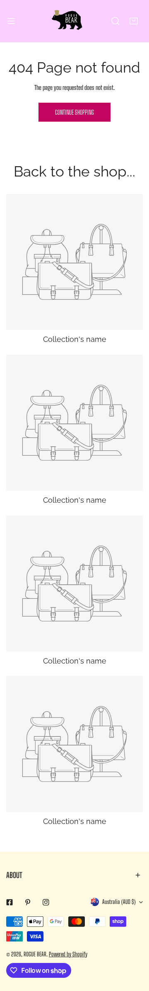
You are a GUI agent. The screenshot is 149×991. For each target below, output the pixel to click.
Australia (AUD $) (119, 901)
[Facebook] (9, 902)
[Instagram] (46, 902)
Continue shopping (74, 112)
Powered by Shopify (68, 954)
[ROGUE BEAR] (72, 21)
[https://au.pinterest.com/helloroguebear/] (28, 902)
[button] (134, 21)
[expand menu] (11, 21)
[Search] (115, 21)
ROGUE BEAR (35, 954)
